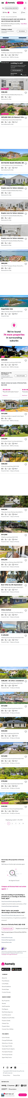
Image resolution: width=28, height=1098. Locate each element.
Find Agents (5, 1009)
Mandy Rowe (14, 73)
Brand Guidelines (6, 986)
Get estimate (22, 31)
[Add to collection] (26, 51)
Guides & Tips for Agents (8, 1049)
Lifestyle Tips (5, 1023)
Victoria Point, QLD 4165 (11, 16)
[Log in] (26, 2)
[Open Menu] (2, 3)
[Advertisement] (14, 137)
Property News (5, 1026)
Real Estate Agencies (7, 1012)
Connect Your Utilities (7, 1029)
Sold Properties (6, 1006)
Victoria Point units (6, 942)
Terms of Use (16, 1075)
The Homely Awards (7, 1054)
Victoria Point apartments (8, 940)
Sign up (20, 2)
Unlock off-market (21, 375)
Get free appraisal (17, 70)
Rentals (4, 1003)
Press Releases (5, 980)
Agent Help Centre (7, 1057)
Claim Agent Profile (7, 1046)
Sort (15, 12)
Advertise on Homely (7, 1043)
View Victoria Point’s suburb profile (10, 901)
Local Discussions (6, 1015)
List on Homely (6, 1037)
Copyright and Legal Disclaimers (9, 954)
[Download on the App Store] (6, 969)
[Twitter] (11, 1067)
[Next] (23, 823)
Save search (23, 1095)
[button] (14, 8)
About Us (4, 978)
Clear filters (24, 23)
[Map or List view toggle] (24, 8)
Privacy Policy (6, 1075)
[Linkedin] (15, 1067)
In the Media (5, 983)
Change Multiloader (7, 1040)
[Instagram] (7, 1067)
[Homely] (14, 963)
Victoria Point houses (6, 937)
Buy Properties (5, 1000)
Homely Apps (5, 989)
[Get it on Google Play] (17, 969)
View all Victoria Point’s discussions (10, 915)
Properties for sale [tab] (7, 928)
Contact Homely (6, 992)
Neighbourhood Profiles (8, 1017)
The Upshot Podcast (7, 1051)
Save (24, 12)
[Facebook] (3, 1067)
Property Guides (6, 1020)
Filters (6, 12)
